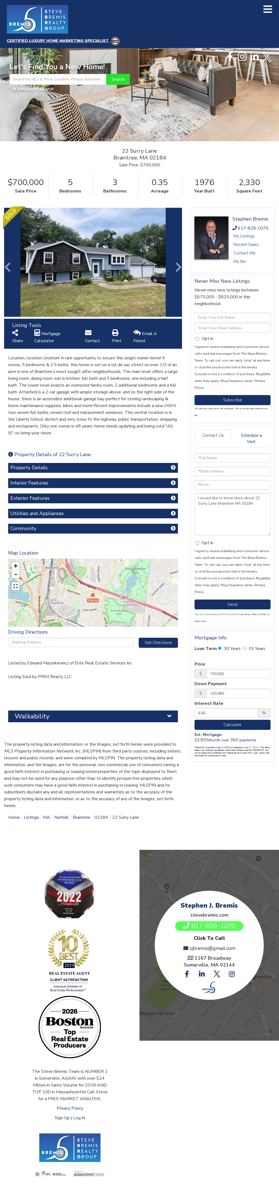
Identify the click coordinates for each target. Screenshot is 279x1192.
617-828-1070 (253, 228)
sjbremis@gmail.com (212, 948)
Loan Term (206, 649)
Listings (31, 817)
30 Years (232, 649)
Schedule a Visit (251, 438)
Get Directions (158, 643)
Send (232, 604)
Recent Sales (246, 245)
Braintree (81, 817)
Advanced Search (35, 89)
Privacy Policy (251, 614)
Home (14, 817)
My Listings (244, 236)
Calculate (232, 725)
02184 (101, 817)
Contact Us (213, 435)
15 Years (256, 649)
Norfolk (61, 817)
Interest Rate (209, 703)
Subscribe (232, 400)
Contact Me (244, 253)
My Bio (239, 261)
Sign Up (62, 1118)
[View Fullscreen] (15, 586)
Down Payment (211, 684)
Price (200, 664)
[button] (118, 79)
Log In (79, 1118)
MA (46, 817)
